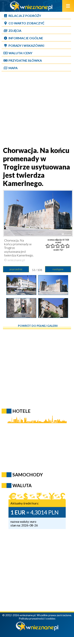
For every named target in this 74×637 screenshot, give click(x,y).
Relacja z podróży (24, 15)
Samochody (27, 474)
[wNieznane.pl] (31, 9)
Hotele (21, 411)
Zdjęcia (14, 30)
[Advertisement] (37, 109)
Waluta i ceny (20, 53)
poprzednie (15, 269)
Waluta (22, 485)
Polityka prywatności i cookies (37, 618)
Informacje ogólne (25, 38)
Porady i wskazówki (26, 45)
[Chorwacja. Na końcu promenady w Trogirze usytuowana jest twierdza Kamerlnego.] (53, 293)
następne (58, 269)
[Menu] (68, 6)
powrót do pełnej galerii (38, 325)
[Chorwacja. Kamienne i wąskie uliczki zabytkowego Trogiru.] (21, 316)
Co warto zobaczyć (26, 23)
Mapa (13, 68)
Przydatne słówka (25, 60)
